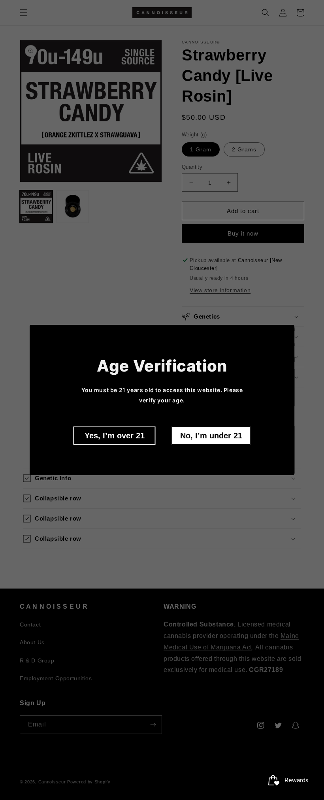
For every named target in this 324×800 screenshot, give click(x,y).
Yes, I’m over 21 (115, 435)
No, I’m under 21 (211, 435)
